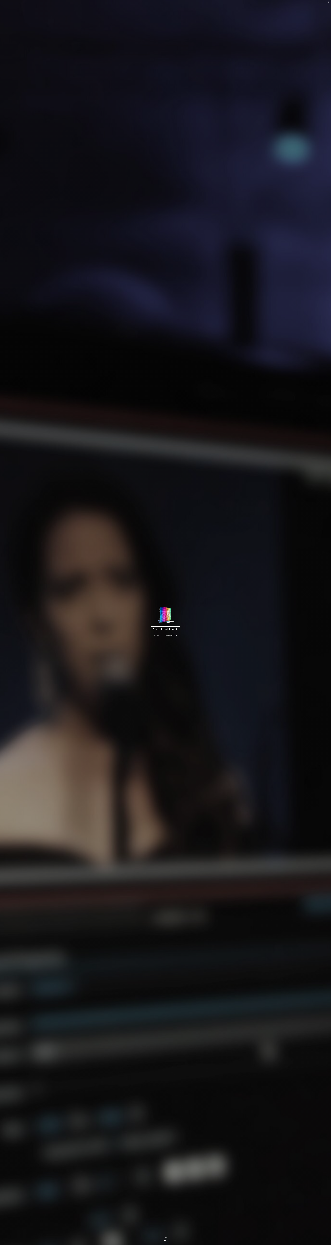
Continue (165, 1237)
